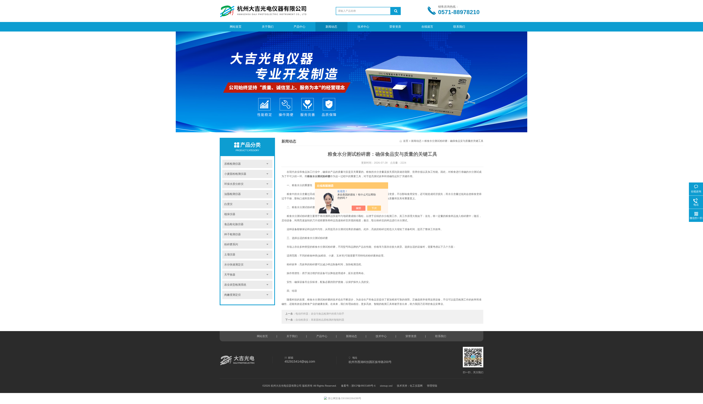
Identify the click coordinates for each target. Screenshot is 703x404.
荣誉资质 (395, 26)
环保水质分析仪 (233, 183)
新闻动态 (331, 26)
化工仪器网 (416, 385)
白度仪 (228, 204)
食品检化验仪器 (233, 224)
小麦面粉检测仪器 (235, 173)
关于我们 (268, 26)
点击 (267, 164)
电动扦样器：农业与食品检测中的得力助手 (319, 313)
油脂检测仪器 (232, 194)
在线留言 (427, 26)
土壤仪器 (229, 254)
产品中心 (299, 26)
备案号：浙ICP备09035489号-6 (358, 385)
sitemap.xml (386, 385)
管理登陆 (432, 385)
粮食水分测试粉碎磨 (318, 176)
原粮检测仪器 (232, 163)
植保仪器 (229, 214)
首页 (405, 141)
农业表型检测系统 (235, 284)
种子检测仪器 (232, 234)
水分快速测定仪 (233, 264)
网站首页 (235, 26)
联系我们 (459, 26)
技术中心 (363, 26)
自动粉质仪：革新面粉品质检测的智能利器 (319, 319)
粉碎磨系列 (231, 244)
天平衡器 (229, 274)
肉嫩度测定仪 (232, 294)
